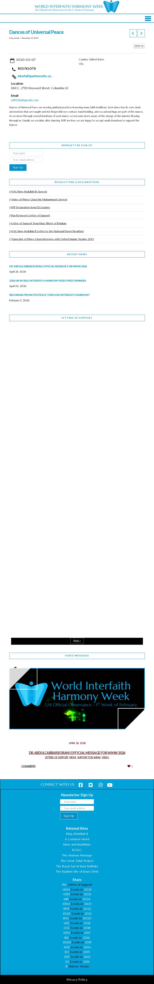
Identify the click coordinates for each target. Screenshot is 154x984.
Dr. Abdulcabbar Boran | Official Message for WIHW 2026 (77, 753)
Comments (28, 766)
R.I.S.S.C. (77, 850)
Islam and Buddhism (77, 844)
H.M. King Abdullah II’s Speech (29, 191)
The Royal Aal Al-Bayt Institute (77, 866)
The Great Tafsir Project (77, 861)
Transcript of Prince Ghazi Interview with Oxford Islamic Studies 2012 (52, 239)
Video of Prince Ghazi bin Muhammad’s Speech (39, 199)
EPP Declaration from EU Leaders (30, 207)
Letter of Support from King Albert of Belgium (38, 223)
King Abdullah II (77, 834)
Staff (18, 417)
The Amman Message (77, 855)
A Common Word (77, 839)
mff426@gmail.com (24, 100)
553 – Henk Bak (28, 543)
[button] (148, 18)
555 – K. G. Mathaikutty (35, 339)
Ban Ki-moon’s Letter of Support (30, 215)
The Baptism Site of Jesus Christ (77, 871)
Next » (77, 640)
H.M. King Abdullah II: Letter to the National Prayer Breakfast (47, 231)
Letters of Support (76, 317)
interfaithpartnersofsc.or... (35, 76)
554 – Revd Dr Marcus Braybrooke (43, 441)
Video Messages (77, 655)
